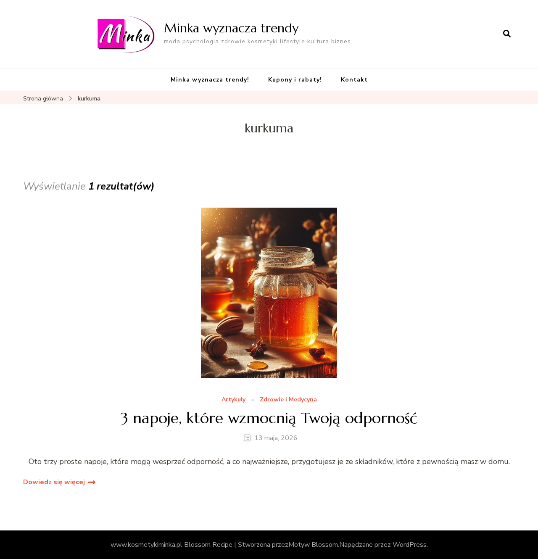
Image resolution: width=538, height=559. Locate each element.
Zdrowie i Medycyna (288, 400)
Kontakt (354, 80)
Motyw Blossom (313, 544)
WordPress (410, 544)
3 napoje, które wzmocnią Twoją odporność (269, 418)
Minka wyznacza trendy (231, 28)
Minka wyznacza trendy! (210, 80)
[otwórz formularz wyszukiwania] (507, 34)
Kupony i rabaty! (295, 80)
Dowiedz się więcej (54, 482)
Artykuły (233, 400)
